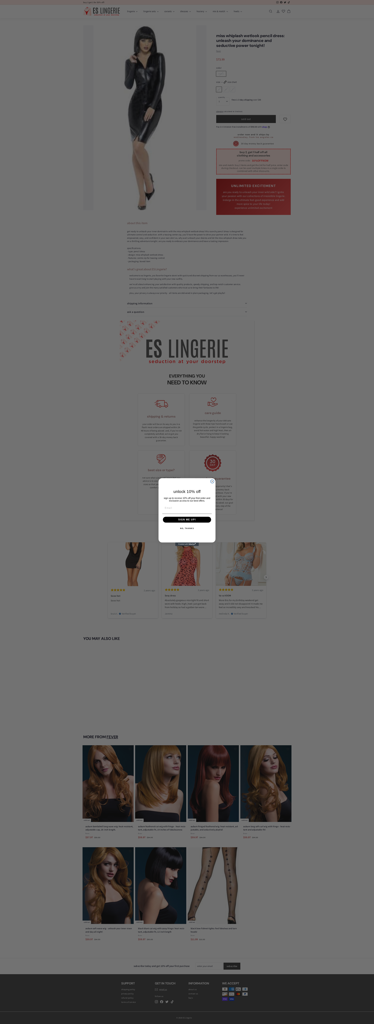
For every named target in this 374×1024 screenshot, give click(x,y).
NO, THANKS (187, 528)
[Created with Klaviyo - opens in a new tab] (187, 544)
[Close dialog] (212, 481)
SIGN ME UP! (187, 519)
